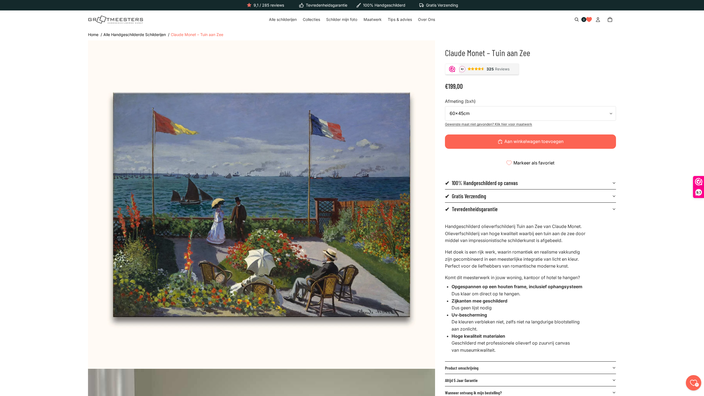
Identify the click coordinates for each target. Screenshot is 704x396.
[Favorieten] (589, 20)
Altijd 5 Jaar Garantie (461, 380)
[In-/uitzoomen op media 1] (261, 204)
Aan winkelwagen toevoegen (533, 141)
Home (93, 34)
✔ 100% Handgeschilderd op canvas (481, 183)
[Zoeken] (577, 20)
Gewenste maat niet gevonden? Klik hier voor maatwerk (488, 124)
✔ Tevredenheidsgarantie (471, 209)
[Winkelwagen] (610, 20)
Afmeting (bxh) (460, 101)
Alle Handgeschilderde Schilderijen (134, 34)
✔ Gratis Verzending (465, 196)
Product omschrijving (462, 367)
